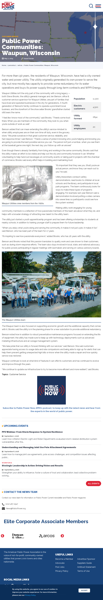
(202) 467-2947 (12, 504)
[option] (18, 536)
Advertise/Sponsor (86, 559)
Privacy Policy (61, 571)
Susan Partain (29, 58)
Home (4, 65)
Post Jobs (59, 567)
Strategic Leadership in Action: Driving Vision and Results (32, 465)
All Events (93, 483)
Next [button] (62, 536)
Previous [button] (2, 536)
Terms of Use (83, 571)
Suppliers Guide (84, 563)
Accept (84, 590)
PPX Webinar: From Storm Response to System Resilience (32, 432)
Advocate (59, 563)
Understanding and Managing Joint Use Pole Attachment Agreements (39, 447)
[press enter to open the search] (91, 5)
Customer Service (17, 374)
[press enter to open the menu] (98, 7)
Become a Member (64, 559)
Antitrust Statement (86, 567)
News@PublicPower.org (16, 509)
